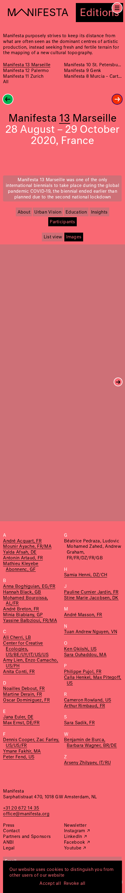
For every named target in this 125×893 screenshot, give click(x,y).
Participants (62, 222)
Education (76, 212)
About (24, 212)
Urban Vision (47, 212)
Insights (99, 212)
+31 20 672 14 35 (21, 808)
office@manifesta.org (26, 814)
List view (53, 237)
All (5, 82)
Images (74, 237)
